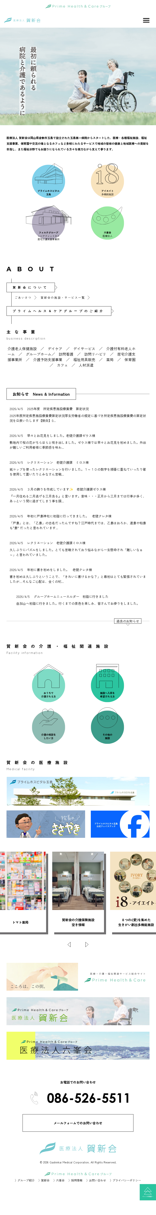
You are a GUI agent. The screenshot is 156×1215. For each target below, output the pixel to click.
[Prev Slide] (69, 944)
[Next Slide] (87, 944)
